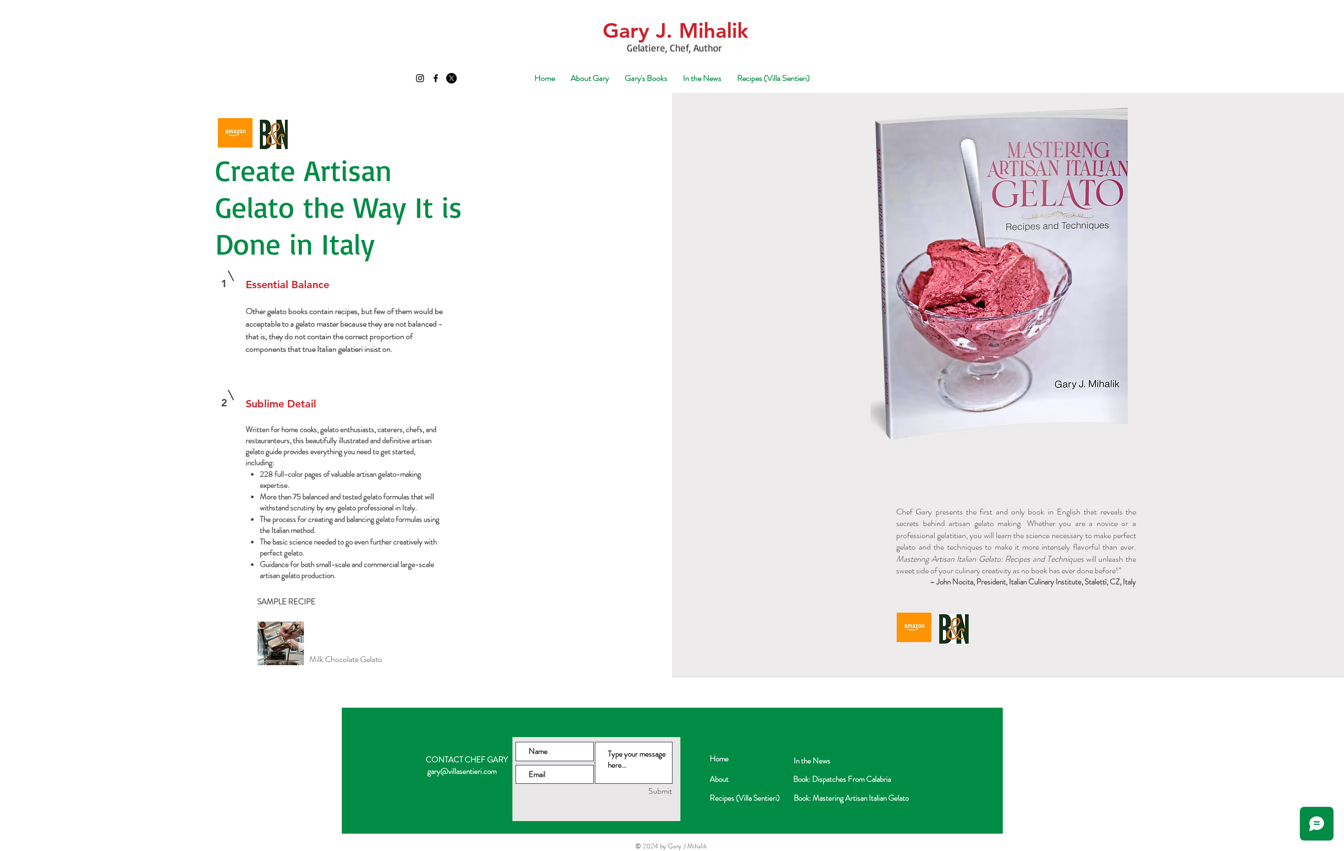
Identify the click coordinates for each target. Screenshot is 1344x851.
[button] (646, 78)
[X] (451, 78)
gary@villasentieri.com (462, 771)
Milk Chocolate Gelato (345, 659)
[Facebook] (435, 78)
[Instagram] (420, 78)
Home (719, 758)
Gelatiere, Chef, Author (676, 47)
